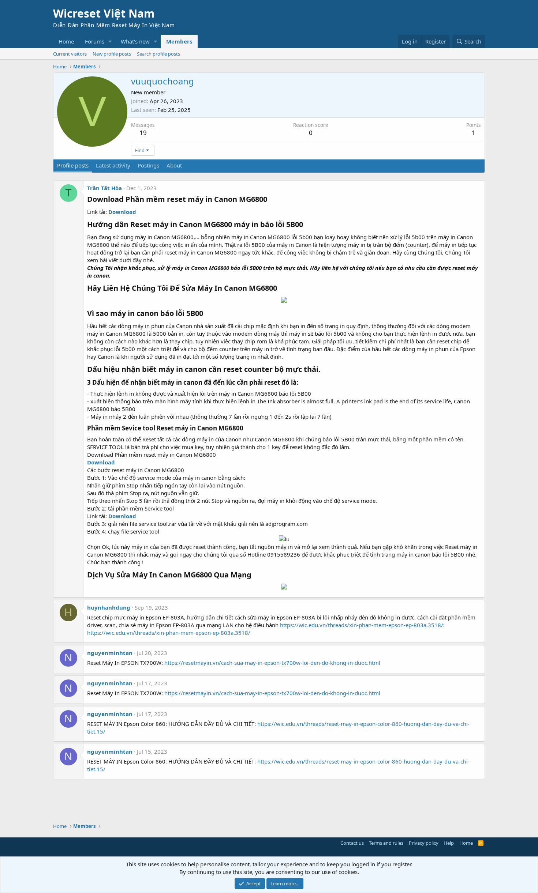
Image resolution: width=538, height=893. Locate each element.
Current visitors (70, 53)
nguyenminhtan (109, 652)
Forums (94, 41)
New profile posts (112, 53)
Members (179, 41)
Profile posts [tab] (73, 165)
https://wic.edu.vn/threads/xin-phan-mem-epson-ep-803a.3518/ (361, 625)
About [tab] (174, 165)
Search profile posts (158, 53)
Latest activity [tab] (113, 165)
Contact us (352, 843)
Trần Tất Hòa (104, 188)
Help (449, 843)
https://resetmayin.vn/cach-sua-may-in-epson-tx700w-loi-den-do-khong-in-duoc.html (272, 662)
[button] (110, 41)
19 (143, 132)
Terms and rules (386, 843)
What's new (135, 41)
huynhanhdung (108, 607)
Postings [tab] (148, 165)
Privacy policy (423, 843)
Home (66, 41)
